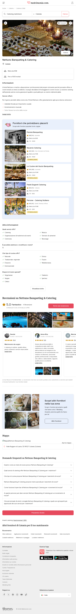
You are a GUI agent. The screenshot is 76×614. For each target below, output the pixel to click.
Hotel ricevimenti (36, 534)
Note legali (5, 553)
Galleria (65, 52)
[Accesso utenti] (72, 3)
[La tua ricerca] (5, 23)
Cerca (65, 14)
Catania (11, 8)
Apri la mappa (66, 443)
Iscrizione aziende (8, 573)
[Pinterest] (13, 594)
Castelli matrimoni (7, 537)
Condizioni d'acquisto (9, 556)
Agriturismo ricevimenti (21, 534)
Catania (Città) (20, 8)
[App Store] (46, 559)
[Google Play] (61, 559)
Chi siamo (5, 576)
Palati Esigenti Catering (36, 185)
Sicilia (4, 8)
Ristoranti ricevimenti (50, 534)
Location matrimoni (38, 537)
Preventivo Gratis (38, 513)
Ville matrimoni (6, 534)
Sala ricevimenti (65, 534)
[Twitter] (8, 594)
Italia (46, 595)
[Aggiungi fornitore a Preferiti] (70, 23)
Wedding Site (6, 585)
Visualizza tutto (38, 289)
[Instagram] (17, 594)
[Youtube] (21, 594)
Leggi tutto (6, 114)
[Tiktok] (26, 594)
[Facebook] (4, 594)
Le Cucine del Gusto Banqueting (40, 166)
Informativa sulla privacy (9, 559)
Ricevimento (6, 531)
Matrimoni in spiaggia (22, 537)
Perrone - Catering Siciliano (38, 200)
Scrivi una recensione (61, 306)
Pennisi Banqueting (35, 132)
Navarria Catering (34, 148)
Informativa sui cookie (9, 562)
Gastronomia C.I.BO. (20, 520)
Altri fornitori (56, 421)
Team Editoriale (7, 579)
